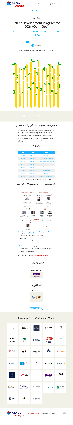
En (57, 4)
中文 (60, 4)
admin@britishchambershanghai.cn (40, 255)
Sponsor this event (35, 55)
